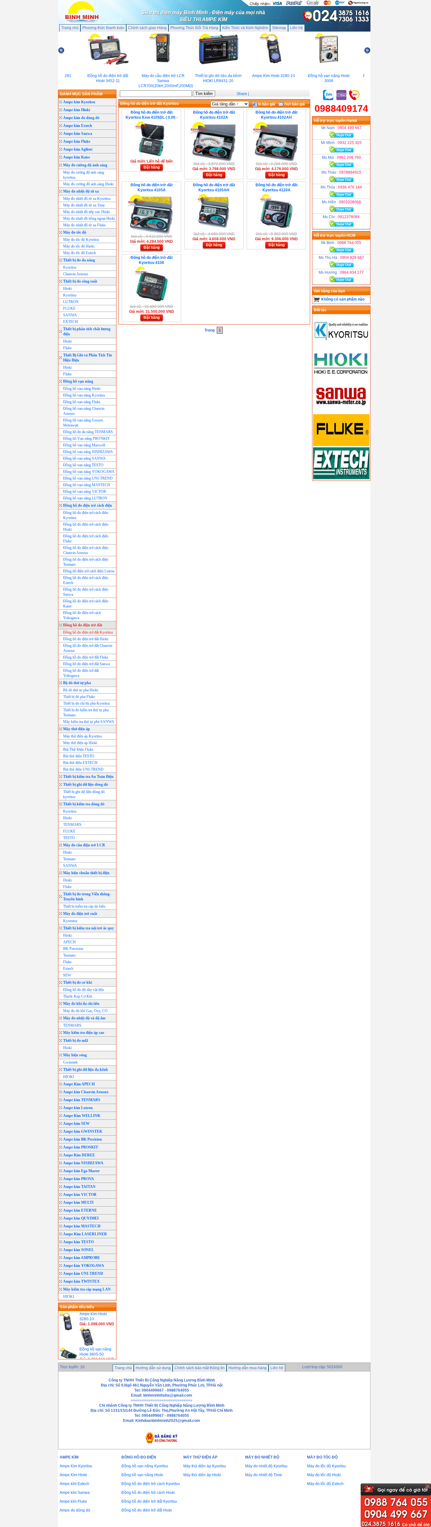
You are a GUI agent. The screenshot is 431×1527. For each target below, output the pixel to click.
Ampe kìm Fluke (76, 141)
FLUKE (69, 308)
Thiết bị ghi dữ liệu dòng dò (85, 784)
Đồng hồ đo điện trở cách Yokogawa (82, 615)
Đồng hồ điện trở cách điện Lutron (89, 571)
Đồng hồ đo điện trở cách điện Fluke (85, 538)
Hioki (67, 288)
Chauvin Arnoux (75, 274)
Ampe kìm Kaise (76, 157)
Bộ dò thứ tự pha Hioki (80, 690)
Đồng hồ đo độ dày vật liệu (83, 989)
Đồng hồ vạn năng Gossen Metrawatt (83, 422)
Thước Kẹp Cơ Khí (77, 996)
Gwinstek (70, 1062)
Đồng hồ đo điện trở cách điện (87, 505)
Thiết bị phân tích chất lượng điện (86, 331)
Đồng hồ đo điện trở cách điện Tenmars (85, 562)
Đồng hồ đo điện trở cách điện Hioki (85, 527)
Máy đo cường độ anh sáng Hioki (88, 184)
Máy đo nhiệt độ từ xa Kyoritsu (86, 198)
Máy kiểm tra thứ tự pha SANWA (88, 721)
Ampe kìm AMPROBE (81, 1258)
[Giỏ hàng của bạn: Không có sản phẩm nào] (316, 299)
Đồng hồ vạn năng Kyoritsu (84, 395)
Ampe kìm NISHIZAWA (83, 1163)
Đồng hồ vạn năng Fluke (81, 402)
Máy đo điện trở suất (80, 913)
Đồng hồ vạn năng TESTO (83, 465)
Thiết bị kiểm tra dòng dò (83, 804)
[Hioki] (341, 378)
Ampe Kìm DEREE (79, 1155)
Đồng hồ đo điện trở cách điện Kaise (85, 603)
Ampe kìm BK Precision (82, 1139)
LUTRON (71, 302)
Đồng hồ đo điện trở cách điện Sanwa (85, 592)
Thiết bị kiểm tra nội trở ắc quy (88, 928)
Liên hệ (296, 28)
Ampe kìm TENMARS (81, 1100)
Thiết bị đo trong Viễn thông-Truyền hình (87, 896)
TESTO (69, 838)
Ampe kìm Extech (77, 125)
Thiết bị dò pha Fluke (79, 697)
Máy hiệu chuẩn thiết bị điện (86, 873)
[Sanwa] (341, 411)
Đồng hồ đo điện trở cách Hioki (148, 1492)
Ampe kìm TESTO (78, 1242)
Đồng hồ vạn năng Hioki (81, 388)
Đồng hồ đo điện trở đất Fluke (85, 657)
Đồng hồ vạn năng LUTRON (85, 498)
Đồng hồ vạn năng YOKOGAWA (89, 471)
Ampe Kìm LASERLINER (85, 1234)
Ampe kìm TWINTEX (81, 1281)
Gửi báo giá (294, 104)
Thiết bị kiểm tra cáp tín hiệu (84, 906)
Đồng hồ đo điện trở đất (82, 625)
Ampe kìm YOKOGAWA (83, 1265)
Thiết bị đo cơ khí (77, 982)
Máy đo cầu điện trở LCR (84, 845)
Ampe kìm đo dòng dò (81, 118)
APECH (69, 942)
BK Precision (73, 948)
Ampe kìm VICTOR (80, 1194)
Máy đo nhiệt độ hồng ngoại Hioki (89, 218)
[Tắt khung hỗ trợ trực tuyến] (427, 1485)
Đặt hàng (152, 167)
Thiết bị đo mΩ (75, 1040)
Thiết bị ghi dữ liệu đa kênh (85, 1069)
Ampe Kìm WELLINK (81, 1115)
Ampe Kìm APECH (79, 1084)
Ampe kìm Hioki (76, 110)
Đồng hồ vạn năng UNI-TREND (88, 478)
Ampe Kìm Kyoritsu (76, 1466)
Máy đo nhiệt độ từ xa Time (84, 205)
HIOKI (68, 1077)
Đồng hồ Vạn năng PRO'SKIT (86, 438)
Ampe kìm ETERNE (80, 1210)
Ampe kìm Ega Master (81, 1171)
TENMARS (72, 824)
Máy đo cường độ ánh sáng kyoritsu (83, 175)
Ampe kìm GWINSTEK (82, 1131)
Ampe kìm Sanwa (77, 133)
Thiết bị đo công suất (80, 281)
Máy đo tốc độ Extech (79, 253)
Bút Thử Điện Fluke (78, 749)
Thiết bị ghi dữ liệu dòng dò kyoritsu (84, 794)
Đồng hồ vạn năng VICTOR (84, 491)
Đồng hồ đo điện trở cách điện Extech (85, 580)
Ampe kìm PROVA (78, 1179)
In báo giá (266, 104)
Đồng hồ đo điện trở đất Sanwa (86, 664)
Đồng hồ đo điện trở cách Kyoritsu (150, 1484)
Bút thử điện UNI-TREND (83, 769)
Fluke (67, 348)
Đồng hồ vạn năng (78, 381)
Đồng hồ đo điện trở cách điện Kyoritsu (85, 515)
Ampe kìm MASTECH (81, 1226)
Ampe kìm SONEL (78, 1250)
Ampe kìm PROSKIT (80, 1147)
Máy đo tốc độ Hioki (78, 246)
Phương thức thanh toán (103, 28)
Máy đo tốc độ (74, 232)
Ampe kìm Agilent (77, 149)
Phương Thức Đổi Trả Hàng (194, 28)
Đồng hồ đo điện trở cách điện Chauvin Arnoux (85, 550)
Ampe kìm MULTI (78, 1202)
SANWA (70, 315)
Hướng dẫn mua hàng (247, 1368)
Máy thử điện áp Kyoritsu (82, 736)
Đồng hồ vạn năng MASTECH (86, 485)
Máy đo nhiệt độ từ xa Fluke (84, 225)
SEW (67, 975)
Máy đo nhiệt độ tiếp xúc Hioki (86, 212)
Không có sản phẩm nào (342, 299)
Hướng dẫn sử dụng (153, 1368)
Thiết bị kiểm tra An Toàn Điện (88, 776)
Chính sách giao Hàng (147, 28)
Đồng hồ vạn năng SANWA (84, 458)
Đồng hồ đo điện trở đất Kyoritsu (88, 632)
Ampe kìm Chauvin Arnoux (86, 1092)
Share (242, 94)
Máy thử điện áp (76, 729)
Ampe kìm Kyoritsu (79, 102)
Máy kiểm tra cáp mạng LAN (87, 1289)
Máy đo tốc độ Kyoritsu (81, 239)
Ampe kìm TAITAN (79, 1186)
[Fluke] (341, 445)
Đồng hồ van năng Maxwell (84, 445)
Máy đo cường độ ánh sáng (85, 165)
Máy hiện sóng (75, 1055)
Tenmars (69, 859)
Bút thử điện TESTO (78, 756)
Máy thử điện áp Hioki (80, 743)
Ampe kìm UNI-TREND (83, 1273)
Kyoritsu (69, 267)
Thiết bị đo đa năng (79, 260)
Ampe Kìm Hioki (73, 1475)
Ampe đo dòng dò (75, 1510)
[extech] (341, 478)
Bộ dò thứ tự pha (77, 683)
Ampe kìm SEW (76, 1123)
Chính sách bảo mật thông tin (199, 1368)
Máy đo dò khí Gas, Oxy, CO (85, 1011)
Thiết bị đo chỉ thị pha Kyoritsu (86, 703)
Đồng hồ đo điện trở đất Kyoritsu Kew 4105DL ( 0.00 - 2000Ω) (152, 117)
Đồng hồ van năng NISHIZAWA (88, 452)
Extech (68, 968)
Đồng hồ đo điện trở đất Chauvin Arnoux (87, 648)
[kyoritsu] (341, 345)
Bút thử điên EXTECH (80, 763)
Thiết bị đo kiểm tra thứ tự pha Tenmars (86, 712)
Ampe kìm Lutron (78, 1108)
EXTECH (70, 321)
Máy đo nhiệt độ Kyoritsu (266, 1466)
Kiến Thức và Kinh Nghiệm (245, 28)
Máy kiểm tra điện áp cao (83, 1032)
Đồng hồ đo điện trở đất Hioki (85, 639)
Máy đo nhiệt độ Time (263, 1475)
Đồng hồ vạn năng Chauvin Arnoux (83, 411)
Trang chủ (70, 28)
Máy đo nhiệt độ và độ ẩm (84, 1018)
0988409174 (341, 108)
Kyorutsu (70, 921)
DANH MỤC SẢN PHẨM (81, 94)
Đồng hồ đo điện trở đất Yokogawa (81, 673)
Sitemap (279, 28)
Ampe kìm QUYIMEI (81, 1218)
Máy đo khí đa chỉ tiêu (81, 1003)
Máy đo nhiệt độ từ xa (81, 191)
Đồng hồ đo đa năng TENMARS (88, 432)
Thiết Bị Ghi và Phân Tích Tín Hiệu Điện (87, 357)
